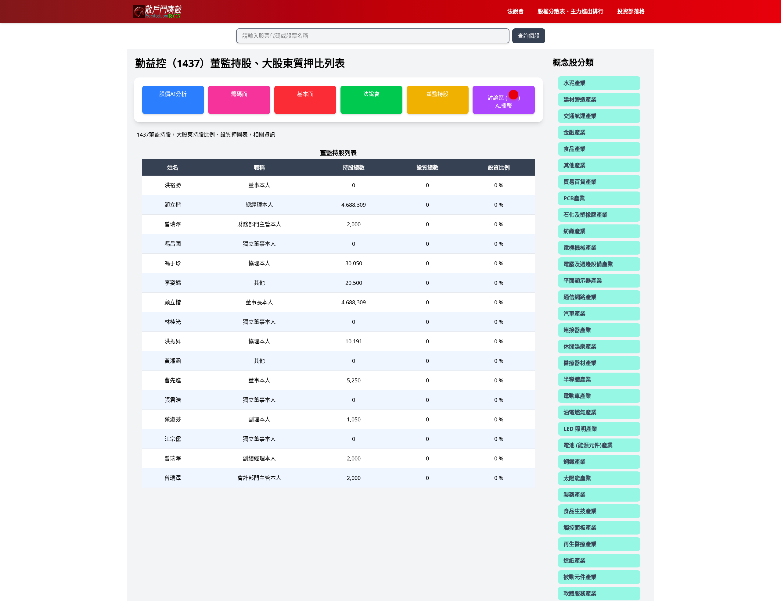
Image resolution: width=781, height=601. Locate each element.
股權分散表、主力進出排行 (570, 11)
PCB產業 (574, 198)
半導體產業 (577, 379)
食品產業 (574, 148)
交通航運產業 (579, 116)
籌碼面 (239, 94)
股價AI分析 (173, 94)
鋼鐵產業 (574, 461)
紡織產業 (574, 231)
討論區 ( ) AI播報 (504, 101)
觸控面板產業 (579, 527)
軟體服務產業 (579, 593)
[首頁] (157, 11)
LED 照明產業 (580, 428)
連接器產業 (577, 330)
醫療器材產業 (579, 363)
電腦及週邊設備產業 (588, 264)
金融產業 (574, 132)
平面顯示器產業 (582, 280)
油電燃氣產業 (579, 412)
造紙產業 (574, 560)
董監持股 (437, 94)
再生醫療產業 (579, 544)
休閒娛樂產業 (579, 346)
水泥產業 (574, 83)
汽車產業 (574, 313)
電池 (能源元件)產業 (588, 445)
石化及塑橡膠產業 (585, 214)
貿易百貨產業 (579, 181)
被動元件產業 (579, 577)
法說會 (515, 11)
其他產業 (574, 165)
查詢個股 (529, 35)
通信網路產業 (579, 297)
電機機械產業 (579, 247)
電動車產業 (577, 395)
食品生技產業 (579, 511)
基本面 (305, 94)
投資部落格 (631, 11)
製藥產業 (574, 494)
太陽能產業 (577, 478)
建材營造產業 (579, 99)
